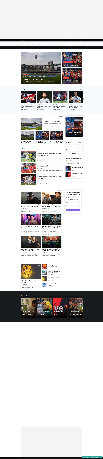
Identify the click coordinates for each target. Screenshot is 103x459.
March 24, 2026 (71, 109)
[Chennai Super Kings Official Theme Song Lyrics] (31, 271)
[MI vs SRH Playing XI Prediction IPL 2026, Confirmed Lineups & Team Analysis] (56, 135)
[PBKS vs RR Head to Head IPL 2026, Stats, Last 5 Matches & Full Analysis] (68, 174)
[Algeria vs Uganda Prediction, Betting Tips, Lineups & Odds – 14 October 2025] (28, 156)
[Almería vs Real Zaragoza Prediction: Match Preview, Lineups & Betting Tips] (28, 168)
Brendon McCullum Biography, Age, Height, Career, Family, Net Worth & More (28, 106)
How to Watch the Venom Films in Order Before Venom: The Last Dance (31, 205)
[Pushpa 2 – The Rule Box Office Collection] (31, 219)
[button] (41, 48)
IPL (68, 78)
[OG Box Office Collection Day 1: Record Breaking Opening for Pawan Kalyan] (51, 198)
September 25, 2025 (45, 208)
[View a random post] (81, 47)
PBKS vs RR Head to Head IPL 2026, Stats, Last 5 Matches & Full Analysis (77, 174)
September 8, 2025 (24, 229)
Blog (74, 47)
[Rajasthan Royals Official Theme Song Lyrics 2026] (44, 285)
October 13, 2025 (40, 157)
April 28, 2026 (29, 81)
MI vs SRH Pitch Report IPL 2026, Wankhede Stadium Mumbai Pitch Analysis (38, 78)
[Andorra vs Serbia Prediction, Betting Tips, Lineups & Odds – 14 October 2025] (28, 179)
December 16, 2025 (56, 109)
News (67, 47)
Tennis (71, 47)
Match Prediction (24, 81)
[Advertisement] (32, 19)
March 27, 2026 (26, 316)
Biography (29, 47)
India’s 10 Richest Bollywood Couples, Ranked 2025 (30, 249)
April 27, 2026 (74, 176)
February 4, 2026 (25, 284)
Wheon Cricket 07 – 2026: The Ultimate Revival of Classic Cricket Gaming (28, 313)
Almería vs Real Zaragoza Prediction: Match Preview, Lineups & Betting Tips (49, 165)
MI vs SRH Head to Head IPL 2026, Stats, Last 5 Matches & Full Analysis (71, 64)
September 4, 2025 (45, 252)
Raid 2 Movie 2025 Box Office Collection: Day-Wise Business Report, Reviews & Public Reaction (51, 249)
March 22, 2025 (69, 160)
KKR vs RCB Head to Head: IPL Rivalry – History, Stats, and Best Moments (73, 157)
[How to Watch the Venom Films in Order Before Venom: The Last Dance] (31, 198)
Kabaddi (61, 47)
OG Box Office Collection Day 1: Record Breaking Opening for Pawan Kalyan (51, 205)
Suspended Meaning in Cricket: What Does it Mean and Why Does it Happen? (76, 313)
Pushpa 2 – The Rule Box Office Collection (30, 227)
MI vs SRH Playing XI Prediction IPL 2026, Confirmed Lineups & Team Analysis (71, 81)
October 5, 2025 (23, 208)
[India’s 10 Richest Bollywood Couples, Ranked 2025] (31, 242)
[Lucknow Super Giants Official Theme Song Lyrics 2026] (44, 272)
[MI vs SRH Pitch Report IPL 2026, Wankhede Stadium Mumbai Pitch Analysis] (31, 124)
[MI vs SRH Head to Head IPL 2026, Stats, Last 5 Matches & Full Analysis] (42, 135)
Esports (50, 47)
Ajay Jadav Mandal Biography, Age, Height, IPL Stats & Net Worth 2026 (76, 106)
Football (55, 47)
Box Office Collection (37, 47)
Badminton (24, 47)
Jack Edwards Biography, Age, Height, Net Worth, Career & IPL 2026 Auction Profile (59, 106)
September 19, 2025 (40, 109)
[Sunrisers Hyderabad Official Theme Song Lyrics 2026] (44, 266)
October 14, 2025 (40, 180)
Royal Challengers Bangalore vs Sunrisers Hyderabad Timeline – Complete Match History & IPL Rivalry (60, 311)
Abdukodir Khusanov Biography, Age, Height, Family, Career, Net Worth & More (44, 106)
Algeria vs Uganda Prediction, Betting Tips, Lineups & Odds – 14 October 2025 (49, 154)
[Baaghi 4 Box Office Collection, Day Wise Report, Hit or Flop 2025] (51, 219)
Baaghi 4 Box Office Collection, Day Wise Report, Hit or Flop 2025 (51, 227)
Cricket (45, 47)
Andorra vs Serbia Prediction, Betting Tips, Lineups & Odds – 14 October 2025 (49, 177)
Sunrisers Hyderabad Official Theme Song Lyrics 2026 (53, 266)
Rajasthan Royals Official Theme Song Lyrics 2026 (54, 284)
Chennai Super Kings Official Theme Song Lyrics (30, 281)
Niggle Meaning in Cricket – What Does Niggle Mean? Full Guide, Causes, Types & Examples (44, 312)
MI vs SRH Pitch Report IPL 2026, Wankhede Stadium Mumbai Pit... (29, 40)
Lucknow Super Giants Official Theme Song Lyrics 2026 (54, 272)
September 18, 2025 (24, 109)
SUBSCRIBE (73, 210)
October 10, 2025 (40, 168)
